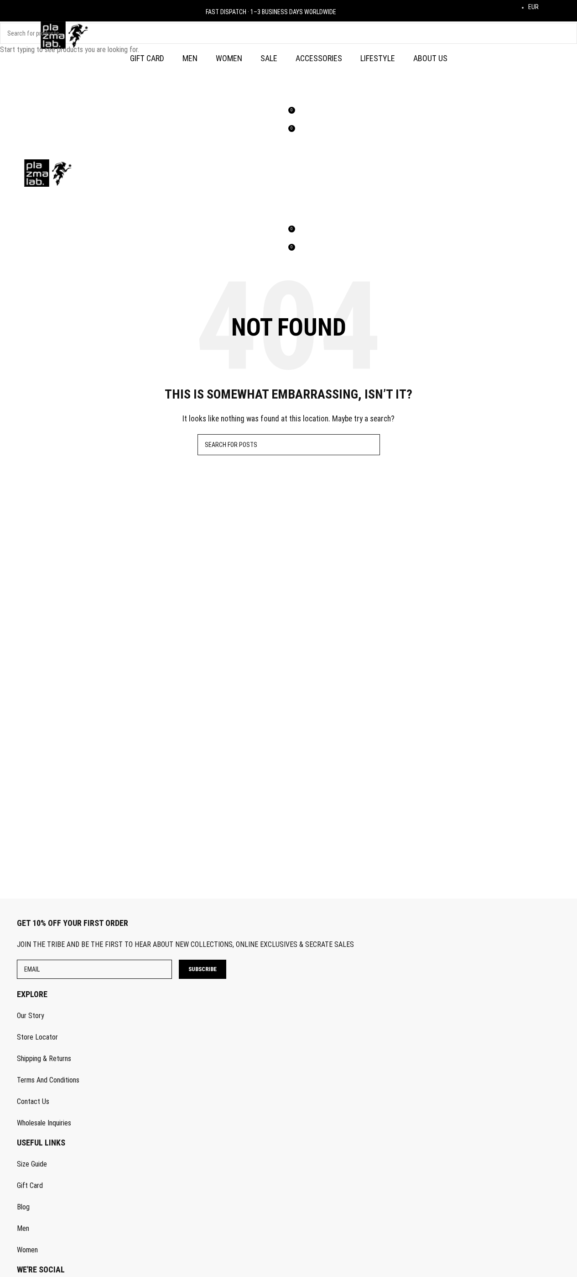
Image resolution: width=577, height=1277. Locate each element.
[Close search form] (11, 11)
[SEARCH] (566, 33)
